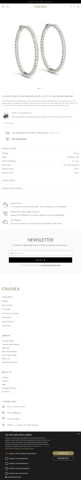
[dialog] (40, 456)
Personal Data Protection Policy (51, 265)
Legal (3, 384)
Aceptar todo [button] (63, 453)
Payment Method (7, 297)
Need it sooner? (55, 133)
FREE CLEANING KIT (22, 113)
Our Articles (6, 392)
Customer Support (8, 341)
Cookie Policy (6, 326)
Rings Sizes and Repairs (9, 351)
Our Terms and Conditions (10, 313)
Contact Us (5, 381)
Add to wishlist (9, 123)
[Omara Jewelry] (40, 7)
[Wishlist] (75, 6)
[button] (27, 448)
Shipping (5, 301)
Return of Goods (7, 305)
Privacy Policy (6, 317)
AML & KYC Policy (8, 322)
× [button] (78, 434)
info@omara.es (16, 413)
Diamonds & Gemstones (9, 362)
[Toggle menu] (3, 6)
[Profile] (71, 6)
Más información (44, 446)
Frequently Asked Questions (11, 344)
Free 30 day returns (19, 139)
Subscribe (38, 260)
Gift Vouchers (6, 309)
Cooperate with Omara (9, 388)
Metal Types (5, 348)
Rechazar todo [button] (63, 458)
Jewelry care (6, 359)
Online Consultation (13, 419)
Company (5, 377)
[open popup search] (7, 7)
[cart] (78, 6)
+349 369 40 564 (18, 407)
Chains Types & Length (9, 355)
